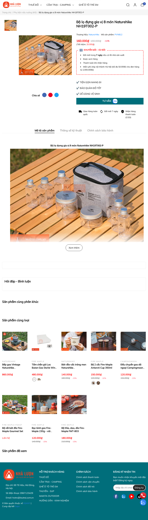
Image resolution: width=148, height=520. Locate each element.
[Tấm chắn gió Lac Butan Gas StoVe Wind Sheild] (44, 341)
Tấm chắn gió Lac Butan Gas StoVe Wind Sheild (44, 367)
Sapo (17, 506)
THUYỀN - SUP (46, 491)
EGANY (26, 503)
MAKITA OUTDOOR (49, 496)
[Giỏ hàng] (142, 4)
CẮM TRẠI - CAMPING (50, 481)
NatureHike (94, 34)
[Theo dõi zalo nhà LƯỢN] (123, 496)
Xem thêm (74, 247)
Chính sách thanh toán (87, 477)
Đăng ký (139, 487)
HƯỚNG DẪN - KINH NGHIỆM (54, 500)
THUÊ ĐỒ (44, 477)
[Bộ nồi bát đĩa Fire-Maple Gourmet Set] (14, 404)
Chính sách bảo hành (87, 491)
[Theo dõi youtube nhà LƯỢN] (131, 496)
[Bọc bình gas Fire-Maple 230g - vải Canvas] (44, 404)
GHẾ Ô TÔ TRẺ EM (48, 486)
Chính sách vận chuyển (87, 481)
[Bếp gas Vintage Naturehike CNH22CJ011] (14, 341)
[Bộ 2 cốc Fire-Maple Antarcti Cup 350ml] (103, 341)
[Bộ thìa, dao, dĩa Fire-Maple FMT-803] (74, 404)
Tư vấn (107, 100)
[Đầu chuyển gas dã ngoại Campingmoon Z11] (133, 341)
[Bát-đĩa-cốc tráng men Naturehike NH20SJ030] (74, 341)
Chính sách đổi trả (85, 486)
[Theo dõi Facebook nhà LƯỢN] (116, 496)
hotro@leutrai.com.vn (23, 497)
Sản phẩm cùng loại (15, 320)
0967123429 (26, 493)
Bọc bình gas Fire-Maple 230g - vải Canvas (41, 431)
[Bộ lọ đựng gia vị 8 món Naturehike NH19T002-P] (45, 55)
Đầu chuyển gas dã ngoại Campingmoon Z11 (132, 367)
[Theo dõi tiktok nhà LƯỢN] (140, 496)
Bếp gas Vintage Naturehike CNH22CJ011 (11, 367)
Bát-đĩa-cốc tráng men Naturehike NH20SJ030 (73, 367)
